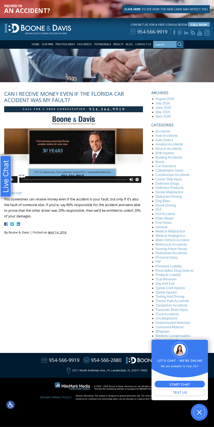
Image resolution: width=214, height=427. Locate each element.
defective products (169, 188)
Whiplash (162, 331)
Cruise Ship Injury (168, 179)
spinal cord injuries (170, 288)
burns (159, 162)
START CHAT (179, 384)
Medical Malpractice (170, 231)
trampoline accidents (171, 305)
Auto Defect (164, 140)
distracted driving (168, 196)
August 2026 (164, 99)
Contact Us (143, 44)
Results (118, 44)
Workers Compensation (172, 336)
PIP (158, 262)
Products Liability (168, 275)
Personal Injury (166, 257)
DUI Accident (165, 214)
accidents (162, 131)
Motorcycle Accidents (171, 244)
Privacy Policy (61, 397)
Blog (129, 44)
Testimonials (102, 44)
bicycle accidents (168, 148)
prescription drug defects (174, 270)
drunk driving (165, 205)
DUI (158, 209)
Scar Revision (165, 279)
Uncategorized (166, 318)
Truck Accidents (167, 314)
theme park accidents (172, 301)
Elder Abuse (164, 218)
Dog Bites (162, 201)
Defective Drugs (167, 183)
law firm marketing (107, 389)
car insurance (165, 166)
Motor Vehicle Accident (172, 240)
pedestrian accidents (171, 253)
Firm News (163, 222)
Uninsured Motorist (169, 327)
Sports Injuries (166, 292)
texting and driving (169, 296)
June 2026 (163, 107)
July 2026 (162, 103)
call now (199, 24)
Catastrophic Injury (169, 170)
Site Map (45, 397)
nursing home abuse (171, 249)
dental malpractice (169, 192)
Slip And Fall (165, 283)
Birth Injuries (164, 153)
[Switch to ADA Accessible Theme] (10, 405)
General (161, 227)
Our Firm (47, 44)
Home (35, 44)
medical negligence (170, 235)
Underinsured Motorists (172, 322)
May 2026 (162, 112)
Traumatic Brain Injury (171, 310)
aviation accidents (169, 144)
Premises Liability (168, 266)
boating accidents (168, 157)
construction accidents (172, 175)
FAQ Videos (84, 44)
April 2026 (163, 116)
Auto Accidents (166, 135)
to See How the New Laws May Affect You (166, 9)
